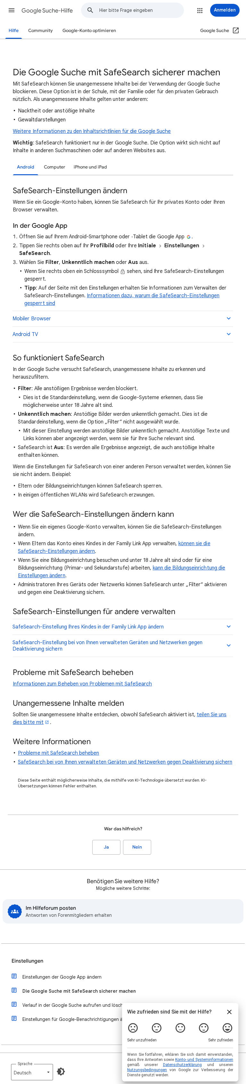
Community (40, 30)
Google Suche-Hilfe (47, 10)
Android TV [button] (25, 334)
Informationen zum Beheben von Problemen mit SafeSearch (82, 684)
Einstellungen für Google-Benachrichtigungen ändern (78, 1019)
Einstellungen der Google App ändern (62, 977)
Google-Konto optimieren (89, 30)
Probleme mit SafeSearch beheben (58, 753)
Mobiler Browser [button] (31, 319)
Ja (106, 847)
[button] (11, 10)
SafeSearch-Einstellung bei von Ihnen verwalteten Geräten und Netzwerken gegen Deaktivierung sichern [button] (107, 645)
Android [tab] (25, 167)
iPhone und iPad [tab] (90, 167)
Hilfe (14, 30)
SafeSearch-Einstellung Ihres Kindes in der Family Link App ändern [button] (88, 627)
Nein (137, 847)
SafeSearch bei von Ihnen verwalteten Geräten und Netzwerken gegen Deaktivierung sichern (125, 762)
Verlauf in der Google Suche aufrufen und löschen (75, 1005)
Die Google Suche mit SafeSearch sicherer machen (79, 991)
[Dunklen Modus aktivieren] (61, 1071)
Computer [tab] (54, 167)
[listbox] (32, 1072)
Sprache (25, 1063)
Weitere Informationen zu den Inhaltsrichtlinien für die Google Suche (92, 131)
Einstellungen (27, 961)
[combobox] (141, 10)
